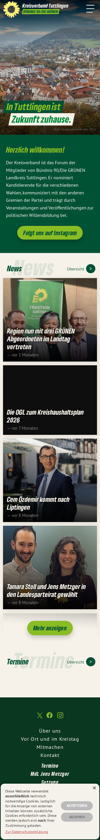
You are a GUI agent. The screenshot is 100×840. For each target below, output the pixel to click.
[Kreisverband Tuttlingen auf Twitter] (39, 717)
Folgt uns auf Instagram (50, 233)
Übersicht (76, 269)
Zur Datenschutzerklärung (26, 831)
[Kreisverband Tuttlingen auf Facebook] (49, 717)
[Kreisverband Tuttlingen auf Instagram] (60, 717)
